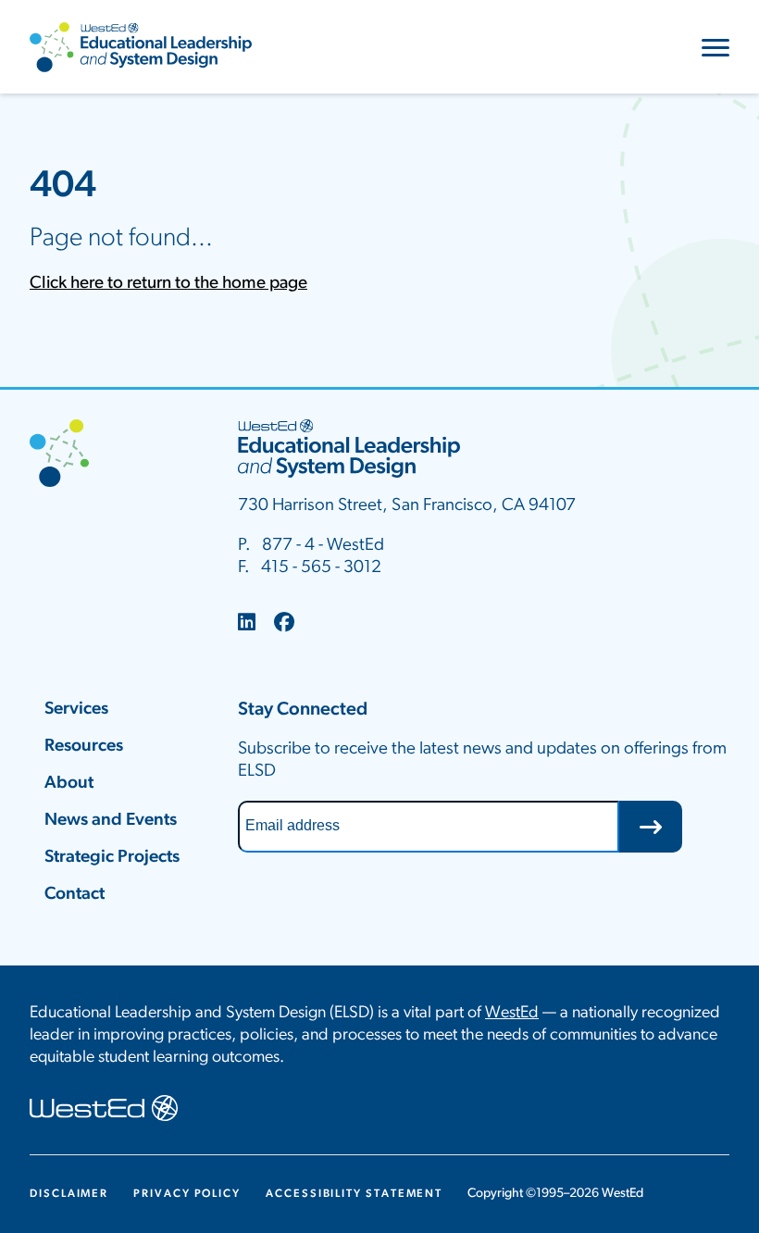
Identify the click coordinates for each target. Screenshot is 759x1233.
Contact (74, 894)
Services (76, 709)
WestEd (512, 1013)
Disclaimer (69, 1194)
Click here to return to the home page (168, 284)
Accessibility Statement (354, 1194)
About (68, 783)
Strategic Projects (112, 857)
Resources (83, 746)
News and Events (110, 820)
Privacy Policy (187, 1194)
